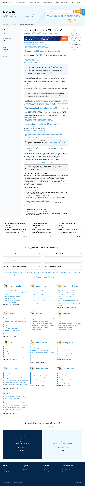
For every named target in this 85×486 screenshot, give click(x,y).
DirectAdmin (76, 15)
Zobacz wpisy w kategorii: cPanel (9, 336)
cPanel (72, 15)
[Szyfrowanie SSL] (59, 368)
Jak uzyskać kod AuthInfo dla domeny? (36, 206)
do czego (6, 274)
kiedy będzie (36, 272)
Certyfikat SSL (5, 14)
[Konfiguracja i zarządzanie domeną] (59, 313)
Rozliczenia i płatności (7, 38)
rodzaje (36, 274)
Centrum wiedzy (21, 2)
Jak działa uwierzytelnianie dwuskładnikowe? (38, 200)
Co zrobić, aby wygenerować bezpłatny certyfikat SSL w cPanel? (38, 118)
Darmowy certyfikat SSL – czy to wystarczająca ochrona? (37, 47)
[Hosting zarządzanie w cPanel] (6, 313)
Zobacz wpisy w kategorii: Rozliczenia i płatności (65, 307)
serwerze (43, 128)
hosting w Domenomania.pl (34, 110)
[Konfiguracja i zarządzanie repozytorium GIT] (6, 342)
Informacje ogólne (66, 469)
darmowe (56, 33)
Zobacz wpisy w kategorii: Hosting (9, 359)
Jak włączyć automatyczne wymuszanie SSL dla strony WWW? (38, 162)
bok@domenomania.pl (63, 452)
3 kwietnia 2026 (34, 227)
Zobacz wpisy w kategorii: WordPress (9, 388)
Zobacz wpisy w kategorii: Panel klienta (37, 303)
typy (46, 274)
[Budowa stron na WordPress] (6, 368)
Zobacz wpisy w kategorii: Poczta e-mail (37, 362)
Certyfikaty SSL (14, 24)
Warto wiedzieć (5, 56)
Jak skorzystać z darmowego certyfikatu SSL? (38, 195)
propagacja (44, 272)
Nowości (6, 393)
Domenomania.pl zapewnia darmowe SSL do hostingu (37, 44)
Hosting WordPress (7, 471)
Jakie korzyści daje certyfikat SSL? (32, 62)
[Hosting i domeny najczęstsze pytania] (6, 286)
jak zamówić (70, 274)
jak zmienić (46, 277)
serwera (32, 112)
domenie (62, 140)
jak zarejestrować (78, 274)
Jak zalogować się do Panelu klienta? (13, 253)
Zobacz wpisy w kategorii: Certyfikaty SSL (64, 385)
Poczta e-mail (5, 49)
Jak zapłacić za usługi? (10, 260)
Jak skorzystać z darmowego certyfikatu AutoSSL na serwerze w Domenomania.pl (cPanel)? (45, 137)
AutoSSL (53, 53)
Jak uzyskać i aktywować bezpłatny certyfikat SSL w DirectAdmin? (39, 120)
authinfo (12, 274)
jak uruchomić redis (71, 16)
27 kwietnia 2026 (8, 227)
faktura (53, 15)
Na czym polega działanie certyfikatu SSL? (34, 85)
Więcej (24, 236)
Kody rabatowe (56, 2)
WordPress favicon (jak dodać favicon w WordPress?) (40, 211)
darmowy (37, 33)
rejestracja (33, 277)
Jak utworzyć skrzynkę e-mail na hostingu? (15, 266)
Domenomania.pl (19, 482)
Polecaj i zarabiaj (64, 2)
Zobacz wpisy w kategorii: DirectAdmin (37, 332)
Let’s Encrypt (39, 53)
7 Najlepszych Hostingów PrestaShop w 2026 (39, 225)
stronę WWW (37, 77)
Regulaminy (64, 471)
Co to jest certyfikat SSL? (30, 58)
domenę (57, 93)
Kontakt (78, 2)
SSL (32, 33)
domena (62, 272)
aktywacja (63, 274)
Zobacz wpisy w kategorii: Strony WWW (63, 359)
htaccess (15, 272)
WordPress (69, 15)
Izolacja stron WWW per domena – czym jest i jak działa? (15, 225)
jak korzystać (68, 272)
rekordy (57, 274)
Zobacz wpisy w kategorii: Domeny (62, 332)
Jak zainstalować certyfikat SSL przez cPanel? (35, 130)
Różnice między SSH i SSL (32, 190)
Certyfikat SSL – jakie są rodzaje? (32, 60)
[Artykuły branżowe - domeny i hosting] (33, 368)
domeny (40, 88)
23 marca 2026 (61, 227)
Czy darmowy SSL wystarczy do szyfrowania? (34, 42)
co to (80, 272)
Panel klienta (5, 35)
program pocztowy (7, 272)
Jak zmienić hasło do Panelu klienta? (54, 253)
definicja (75, 272)
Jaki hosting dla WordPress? (47, 2)
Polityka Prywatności (78, 482)
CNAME (20, 272)
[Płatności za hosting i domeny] (59, 286)
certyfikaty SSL (43, 33)
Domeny (4, 44)
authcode (18, 274)
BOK (63, 474)
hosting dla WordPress (62, 15)
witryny (36, 101)
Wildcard (38, 93)
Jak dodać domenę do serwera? (53, 266)
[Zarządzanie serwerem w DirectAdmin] (33, 313)
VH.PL (4, 476)
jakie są (41, 274)
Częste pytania (5, 33)
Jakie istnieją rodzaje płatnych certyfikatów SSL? (46, 104)
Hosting (4, 47)
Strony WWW (5, 51)
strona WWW (57, 16)
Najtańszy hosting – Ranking (35, 2)
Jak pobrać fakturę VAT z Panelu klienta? (55, 260)
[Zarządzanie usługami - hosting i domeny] (33, 286)
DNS (54, 16)
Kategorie (6, 30)
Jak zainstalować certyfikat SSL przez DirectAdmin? (36, 132)
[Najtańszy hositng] (46, 38)
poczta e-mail (50, 16)
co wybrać (52, 274)
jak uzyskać (30, 274)
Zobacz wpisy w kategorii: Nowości (9, 413)
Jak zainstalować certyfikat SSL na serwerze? (35, 45)
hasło (56, 15)
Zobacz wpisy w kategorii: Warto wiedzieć (37, 385)
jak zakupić (39, 277)
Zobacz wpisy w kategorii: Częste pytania (10, 304)
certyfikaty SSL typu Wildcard (47, 90)
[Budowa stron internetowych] (59, 342)
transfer (24, 274)
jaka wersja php (64, 16)
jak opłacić (49, 15)
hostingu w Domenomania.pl (30, 116)
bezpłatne (50, 33)
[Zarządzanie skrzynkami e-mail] (33, 342)
